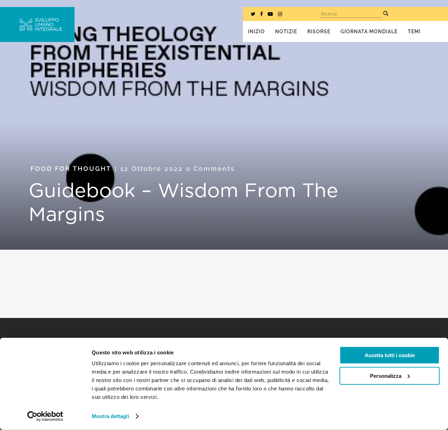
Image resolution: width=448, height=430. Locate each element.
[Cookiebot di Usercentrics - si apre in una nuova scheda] (45, 416)
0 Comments (210, 168)
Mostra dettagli (110, 416)
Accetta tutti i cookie (390, 355)
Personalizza (385, 376)
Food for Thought (70, 168)
